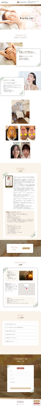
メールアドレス (12, 378)
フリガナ (11, 374)
